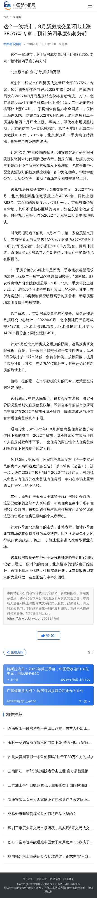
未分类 (63, 44)
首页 (6, 17)
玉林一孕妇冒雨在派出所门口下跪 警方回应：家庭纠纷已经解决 (50, 742)
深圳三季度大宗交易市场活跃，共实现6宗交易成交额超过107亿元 (50, 828)
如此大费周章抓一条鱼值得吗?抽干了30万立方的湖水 (50, 756)
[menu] (90, 6)
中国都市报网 (12, 44)
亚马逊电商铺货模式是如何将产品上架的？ (41, 813)
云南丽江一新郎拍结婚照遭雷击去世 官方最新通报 (47, 771)
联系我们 (68, 879)
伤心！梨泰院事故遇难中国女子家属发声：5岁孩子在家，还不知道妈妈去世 (50, 842)
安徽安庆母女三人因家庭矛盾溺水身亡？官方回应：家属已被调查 (50, 799)
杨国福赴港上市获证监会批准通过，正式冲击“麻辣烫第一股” (50, 856)
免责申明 (41, 879)
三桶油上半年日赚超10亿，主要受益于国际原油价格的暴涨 (50, 785)
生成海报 (16, 652)
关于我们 (28, 879)
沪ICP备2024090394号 (65, 884)
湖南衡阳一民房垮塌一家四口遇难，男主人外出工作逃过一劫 (50, 728)
